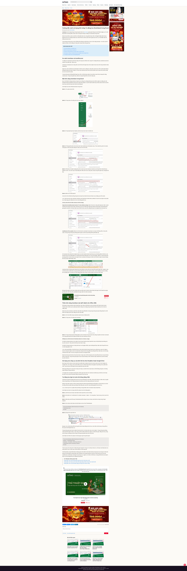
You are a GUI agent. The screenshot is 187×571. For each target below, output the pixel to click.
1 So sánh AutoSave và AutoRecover (70, 48)
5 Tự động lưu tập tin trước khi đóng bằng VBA (72, 54)
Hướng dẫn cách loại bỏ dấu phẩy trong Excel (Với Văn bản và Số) (77, 460)
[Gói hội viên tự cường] (117, 36)
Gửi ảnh (65, 533)
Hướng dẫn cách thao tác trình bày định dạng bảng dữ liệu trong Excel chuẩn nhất (80, 461)
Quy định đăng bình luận (71, 533)
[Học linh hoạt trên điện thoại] (117, 14)
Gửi (106, 533)
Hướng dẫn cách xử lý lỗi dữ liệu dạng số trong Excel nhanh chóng (77, 463)
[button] (107, 47)
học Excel (86, 32)
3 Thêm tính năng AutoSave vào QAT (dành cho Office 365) (74, 51)
